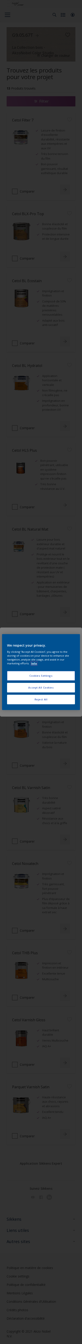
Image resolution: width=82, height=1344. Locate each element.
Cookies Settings (40, 676)
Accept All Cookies (41, 687)
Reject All (41, 699)
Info (34, 663)
